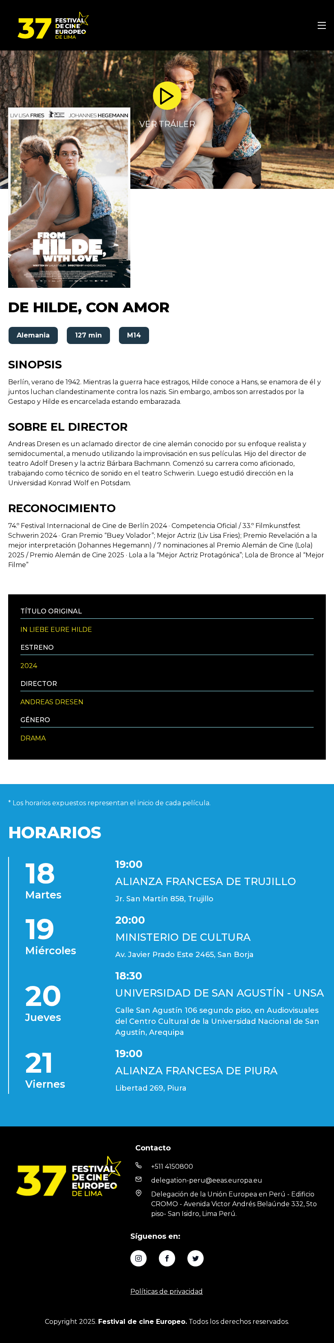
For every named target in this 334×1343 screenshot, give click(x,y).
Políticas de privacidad (166, 1291)
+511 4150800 (172, 1166)
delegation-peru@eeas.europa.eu (206, 1180)
